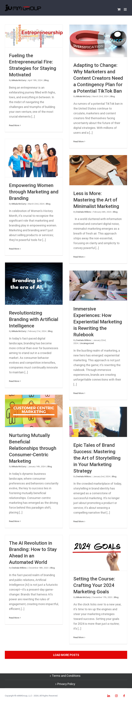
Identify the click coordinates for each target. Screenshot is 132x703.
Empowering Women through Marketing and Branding (33, 158)
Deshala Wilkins (83, 212)
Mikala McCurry (19, 80)
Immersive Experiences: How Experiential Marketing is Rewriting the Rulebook (98, 285)
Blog (46, 80)
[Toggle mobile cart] (119, 9)
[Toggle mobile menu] (125, 9)
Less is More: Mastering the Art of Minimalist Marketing (98, 170)
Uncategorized (87, 343)
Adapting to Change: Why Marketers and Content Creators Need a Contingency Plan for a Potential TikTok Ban (98, 40)
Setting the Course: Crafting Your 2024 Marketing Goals (98, 552)
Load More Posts (66, 655)
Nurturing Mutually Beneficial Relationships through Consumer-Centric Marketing (33, 411)
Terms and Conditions (66, 675)
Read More (14, 125)
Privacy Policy (66, 684)
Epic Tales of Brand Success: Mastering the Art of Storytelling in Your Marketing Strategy (98, 421)
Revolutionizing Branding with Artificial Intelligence (33, 283)
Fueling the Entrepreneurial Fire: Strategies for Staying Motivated (33, 36)
